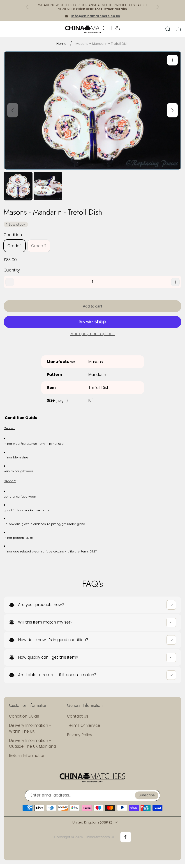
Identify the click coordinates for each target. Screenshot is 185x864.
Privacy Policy (79, 735)
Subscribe (147, 795)
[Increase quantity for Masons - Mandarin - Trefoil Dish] (175, 282)
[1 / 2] (18, 186)
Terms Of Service (83, 725)
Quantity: (12, 270)
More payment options (92, 334)
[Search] (168, 29)
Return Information (27, 755)
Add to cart (92, 306)
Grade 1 (14, 246)
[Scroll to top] (125, 837)
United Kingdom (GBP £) (92, 822)
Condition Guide (24, 716)
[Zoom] (172, 60)
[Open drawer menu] (6, 29)
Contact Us (77, 716)
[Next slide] (172, 110)
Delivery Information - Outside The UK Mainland (32, 743)
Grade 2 (38, 246)
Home (61, 43)
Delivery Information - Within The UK (30, 728)
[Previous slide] (12, 110)
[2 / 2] (47, 186)
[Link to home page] (92, 777)
